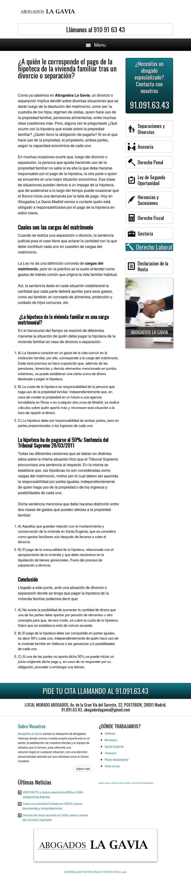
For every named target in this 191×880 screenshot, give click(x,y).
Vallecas (110, 733)
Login (123, 871)
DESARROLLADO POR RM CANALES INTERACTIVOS (92, 871)
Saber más (83, 769)
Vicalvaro (110, 753)
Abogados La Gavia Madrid (40, 201)
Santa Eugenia (114, 746)
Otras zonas (112, 766)
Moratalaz (111, 740)
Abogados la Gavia (30, 734)
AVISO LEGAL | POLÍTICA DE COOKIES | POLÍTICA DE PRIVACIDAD (126, 783)
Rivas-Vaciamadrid (116, 759)
